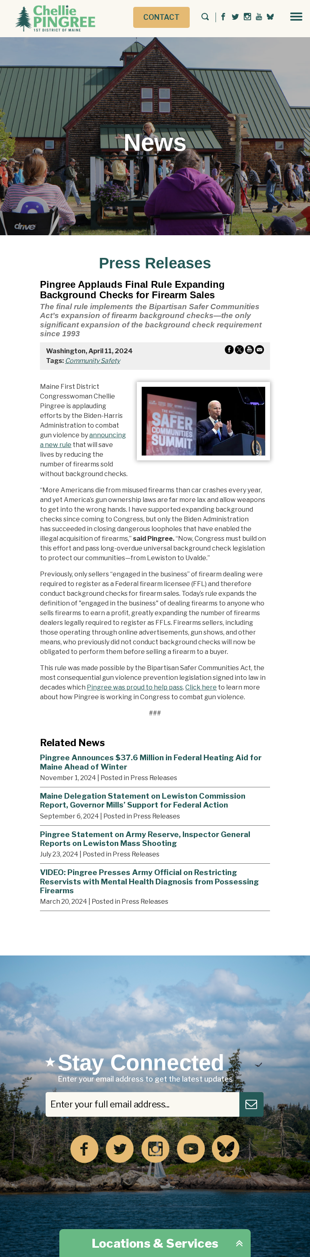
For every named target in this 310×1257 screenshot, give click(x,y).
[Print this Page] (249, 351)
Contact (161, 17)
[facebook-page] (223, 17)
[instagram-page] (247, 17)
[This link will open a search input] (205, 17)
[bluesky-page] (270, 16)
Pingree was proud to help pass (135, 687)
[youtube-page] (259, 17)
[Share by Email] (259, 351)
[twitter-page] (235, 17)
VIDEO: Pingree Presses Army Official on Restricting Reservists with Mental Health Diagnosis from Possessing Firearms (149, 881)
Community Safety (92, 361)
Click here (201, 687)
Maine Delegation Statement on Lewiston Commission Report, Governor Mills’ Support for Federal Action (142, 800)
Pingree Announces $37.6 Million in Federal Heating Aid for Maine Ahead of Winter (151, 762)
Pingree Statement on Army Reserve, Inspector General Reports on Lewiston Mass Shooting (145, 839)
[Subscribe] (251, 1104)
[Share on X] (239, 351)
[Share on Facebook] (229, 351)
